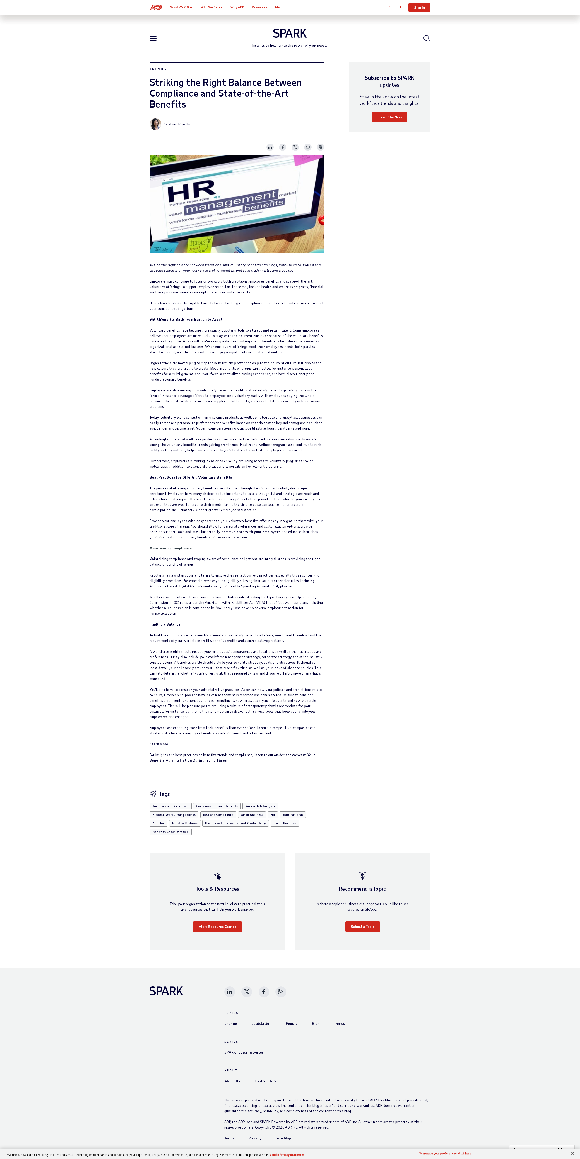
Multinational (293, 815)
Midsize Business (185, 823)
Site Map (283, 1138)
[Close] (573, 1154)
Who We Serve (211, 7)
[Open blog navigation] (153, 38)
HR (273, 815)
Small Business (252, 815)
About (279, 7)
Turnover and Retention (170, 806)
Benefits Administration (170, 832)
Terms (229, 1138)
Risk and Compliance (218, 815)
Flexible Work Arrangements (174, 815)
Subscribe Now (389, 117)
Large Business (284, 823)
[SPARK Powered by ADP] (290, 33)
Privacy (255, 1138)
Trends (158, 69)
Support (395, 7)
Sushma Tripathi (177, 124)
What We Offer (181, 7)
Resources (259, 7)
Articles (158, 823)
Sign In (419, 7)
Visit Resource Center (217, 926)
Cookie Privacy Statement (287, 1155)
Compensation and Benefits (217, 806)
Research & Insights (260, 806)
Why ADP (237, 7)
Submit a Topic (363, 926)
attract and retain (265, 330)
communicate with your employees (251, 531)
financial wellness (185, 439)
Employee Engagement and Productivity (235, 823)
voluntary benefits (216, 390)
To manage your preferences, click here (445, 1153)
